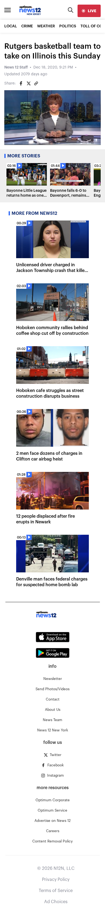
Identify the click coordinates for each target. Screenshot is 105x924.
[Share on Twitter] (28, 83)
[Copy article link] (36, 83)
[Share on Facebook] (21, 83)
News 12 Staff (16, 67)
